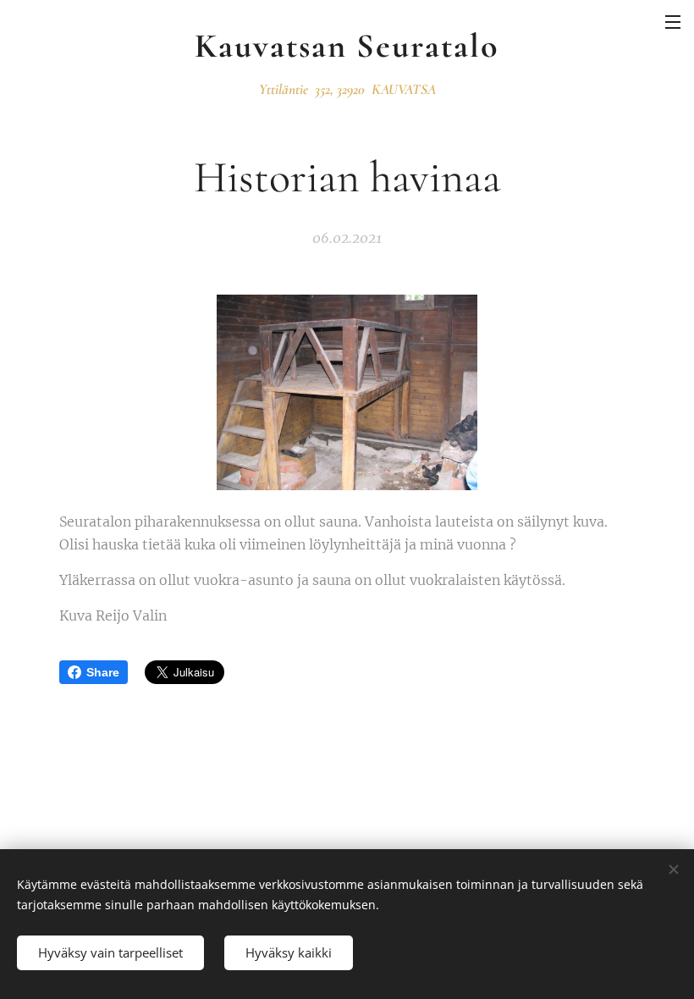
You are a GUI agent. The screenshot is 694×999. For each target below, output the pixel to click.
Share (102, 672)
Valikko (673, 21)
